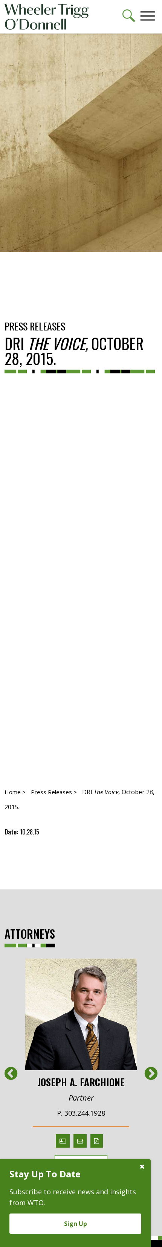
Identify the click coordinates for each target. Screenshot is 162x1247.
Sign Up (75, 1224)
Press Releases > (54, 792)
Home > (15, 792)
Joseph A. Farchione (81, 1081)
